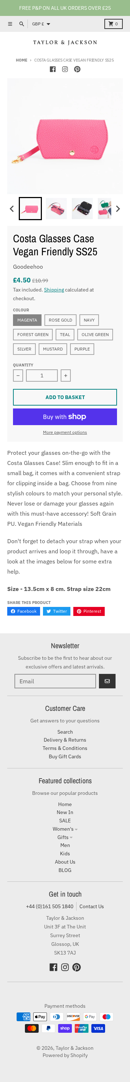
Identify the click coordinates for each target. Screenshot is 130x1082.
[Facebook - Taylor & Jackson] (52, 69)
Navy (89, 320)
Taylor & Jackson (75, 1048)
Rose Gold (60, 320)
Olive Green (95, 334)
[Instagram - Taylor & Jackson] (65, 69)
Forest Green (32, 334)
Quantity (23, 365)
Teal (65, 334)
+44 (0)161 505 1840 (49, 906)
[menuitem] (30, 208)
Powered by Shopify (65, 1055)
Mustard (53, 349)
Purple (82, 349)
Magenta (27, 320)
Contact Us (91, 906)
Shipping (54, 289)
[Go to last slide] (12, 208)
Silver (24, 349)
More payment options (65, 432)
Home (21, 60)
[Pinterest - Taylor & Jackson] (77, 69)
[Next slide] (118, 208)
